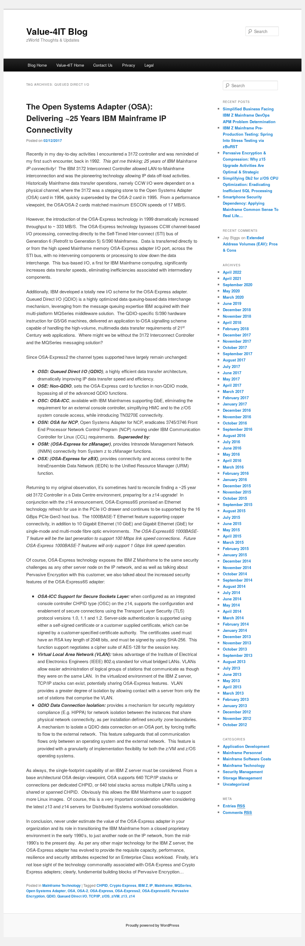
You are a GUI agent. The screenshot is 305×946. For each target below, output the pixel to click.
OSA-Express (101, 890)
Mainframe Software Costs (247, 759)
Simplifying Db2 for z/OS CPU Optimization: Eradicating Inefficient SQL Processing (250, 184)
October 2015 (235, 498)
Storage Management (242, 778)
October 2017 (235, 347)
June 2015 (232, 523)
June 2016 (232, 448)
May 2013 (231, 680)
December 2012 (237, 712)
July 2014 (231, 592)
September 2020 (237, 284)
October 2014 (235, 574)
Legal (149, 65)
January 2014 (235, 630)
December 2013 (237, 636)
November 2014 (237, 567)
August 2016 (234, 435)
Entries (234, 806)
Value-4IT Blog (57, 31)
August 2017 (234, 360)
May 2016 (231, 454)
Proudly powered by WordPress (152, 925)
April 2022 (232, 272)
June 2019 (232, 303)
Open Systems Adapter (46, 890)
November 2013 (237, 643)
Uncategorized (236, 784)
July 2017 (231, 366)
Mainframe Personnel (242, 752)
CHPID (102, 885)
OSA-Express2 (127, 890)
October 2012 (235, 724)
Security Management (243, 771)
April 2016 (232, 460)
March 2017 (233, 391)
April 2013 (232, 687)
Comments (237, 812)
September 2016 (237, 429)
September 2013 (237, 655)
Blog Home (37, 65)
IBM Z (143, 885)
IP (151, 885)
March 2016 (233, 467)
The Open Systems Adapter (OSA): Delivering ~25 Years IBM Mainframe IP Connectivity (96, 118)
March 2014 (233, 618)
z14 (132, 896)
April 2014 (232, 611)
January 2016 (235, 479)
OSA (71, 890)
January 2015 (235, 554)
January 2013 (235, 705)
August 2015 (234, 510)
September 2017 (237, 353)
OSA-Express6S (156, 890)
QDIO (50, 896)
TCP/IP (94, 896)
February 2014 (236, 624)
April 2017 (232, 385)
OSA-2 (82, 890)
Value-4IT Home (70, 65)
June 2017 (232, 372)
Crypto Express (123, 885)
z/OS (106, 896)
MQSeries (183, 885)
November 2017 (237, 341)
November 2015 (237, 492)
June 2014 (232, 599)
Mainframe (164, 885)
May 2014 (231, 605)
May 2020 (231, 291)
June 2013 (232, 674)
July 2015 (231, 517)
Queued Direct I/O (72, 896)
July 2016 (231, 441)
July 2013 (231, 668)
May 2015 (231, 529)
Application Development (246, 746)
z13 (124, 896)
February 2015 (236, 548)
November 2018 (237, 316)
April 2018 (232, 322)
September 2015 (237, 504)
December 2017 (237, 335)
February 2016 (236, 473)
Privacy (128, 65)
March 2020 (233, 297)
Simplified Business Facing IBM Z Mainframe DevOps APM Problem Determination (249, 115)
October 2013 (235, 649)
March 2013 (233, 693)
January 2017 (235, 404)
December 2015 (237, 485)
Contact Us (103, 65)
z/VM (115, 896)
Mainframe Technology (61, 885)
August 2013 (234, 661)
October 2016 (235, 423)
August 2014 (234, 586)
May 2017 (231, 379)
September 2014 (237, 580)
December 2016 (237, 410)
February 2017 (236, 397)
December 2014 (237, 561)
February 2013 (236, 699)
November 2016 (237, 416)
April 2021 (232, 278)
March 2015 (233, 542)
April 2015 (232, 536)
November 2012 (237, 718)
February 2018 (236, 328)
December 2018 (237, 309)
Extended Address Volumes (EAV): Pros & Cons (250, 244)
